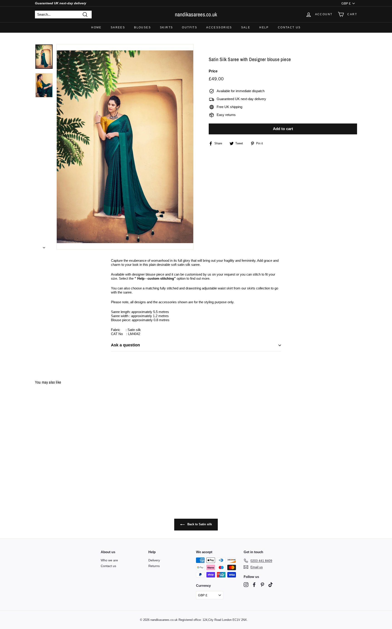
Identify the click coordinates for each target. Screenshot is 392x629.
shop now (196, 326)
